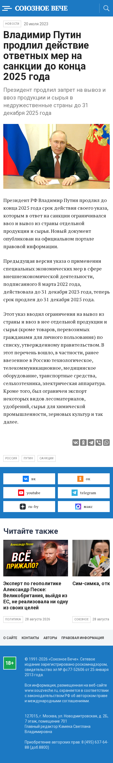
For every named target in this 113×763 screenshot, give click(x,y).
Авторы (50, 638)
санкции (46, 458)
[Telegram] (91, 442)
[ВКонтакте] (75, 442)
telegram (88, 492)
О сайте (10, 638)
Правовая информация (82, 638)
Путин (28, 458)
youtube (33, 492)
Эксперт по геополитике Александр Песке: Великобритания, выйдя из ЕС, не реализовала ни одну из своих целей (35, 595)
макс (88, 506)
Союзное (81, 619)
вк (33, 478)
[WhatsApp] (106, 442)
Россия (11, 458)
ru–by (33, 506)
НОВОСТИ (12, 23)
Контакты (30, 638)
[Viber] (98, 442)
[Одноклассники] (83, 442)
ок (88, 478)
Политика (13, 619)
